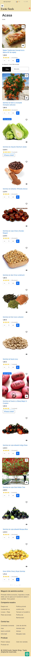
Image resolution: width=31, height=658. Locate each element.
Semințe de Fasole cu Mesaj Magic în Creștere (15, 402)
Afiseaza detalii (9, 155)
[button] (2, 5)
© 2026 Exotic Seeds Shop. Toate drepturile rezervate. (14, 651)
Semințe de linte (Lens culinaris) (13, 317)
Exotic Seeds (7, 9)
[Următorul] (28, 585)
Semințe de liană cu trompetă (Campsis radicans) (12, 104)
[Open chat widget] (27, 654)
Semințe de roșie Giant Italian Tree (14, 487)
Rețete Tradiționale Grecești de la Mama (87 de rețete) (13, 51)
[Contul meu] (23, 7)
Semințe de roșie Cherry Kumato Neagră (13, 232)
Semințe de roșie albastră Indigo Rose (15, 445)
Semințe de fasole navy (10, 359)
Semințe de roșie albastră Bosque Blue (15, 529)
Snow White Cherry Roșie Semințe (14, 571)
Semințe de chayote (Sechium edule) (15, 147)
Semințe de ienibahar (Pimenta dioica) (15, 189)
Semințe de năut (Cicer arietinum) (14, 275)
